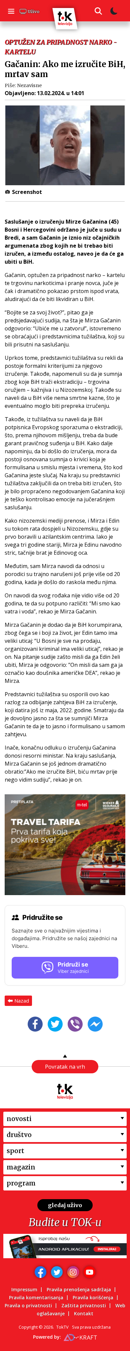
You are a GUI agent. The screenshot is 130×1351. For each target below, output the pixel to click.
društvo (19, 1135)
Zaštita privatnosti (83, 1305)
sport (15, 1151)
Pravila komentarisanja (36, 1297)
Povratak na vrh (65, 1066)
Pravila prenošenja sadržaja (79, 1289)
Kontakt (83, 1313)
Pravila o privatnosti (28, 1305)
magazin (21, 1167)
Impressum (24, 1289)
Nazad (21, 1000)
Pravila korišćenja (93, 1297)
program (21, 1183)
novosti (19, 1119)
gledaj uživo (65, 1205)
